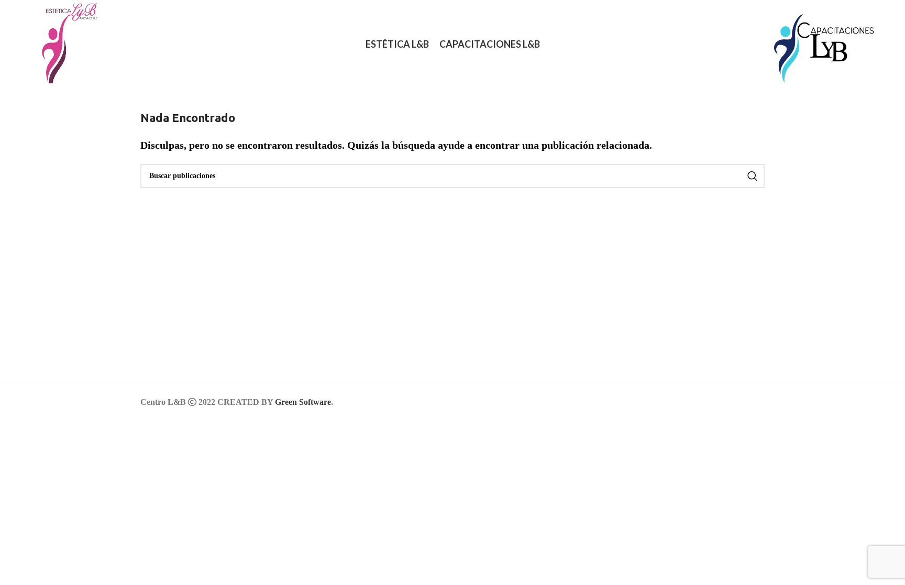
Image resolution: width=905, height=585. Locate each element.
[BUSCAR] (753, 176)
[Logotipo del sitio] (63, 43)
